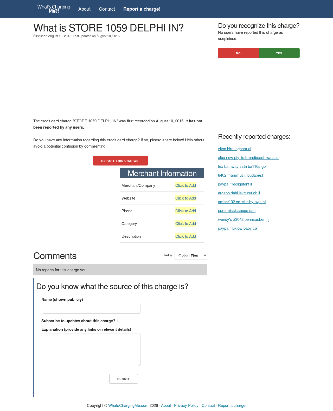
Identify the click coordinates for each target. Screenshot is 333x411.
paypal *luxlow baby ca (237, 228)
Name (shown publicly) (62, 299)
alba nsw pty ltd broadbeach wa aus (248, 157)
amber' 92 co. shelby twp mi (242, 201)
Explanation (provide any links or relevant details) (86, 329)
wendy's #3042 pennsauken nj (243, 219)
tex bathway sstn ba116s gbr (242, 166)
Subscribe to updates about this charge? (78, 320)
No (238, 53)
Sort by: (168, 255)
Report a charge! (232, 405)
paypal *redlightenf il (235, 184)
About (84, 8)
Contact (107, 8)
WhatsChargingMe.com (128, 405)
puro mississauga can (236, 210)
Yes (279, 53)
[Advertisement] (120, 81)
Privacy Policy (186, 405)
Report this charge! (120, 161)
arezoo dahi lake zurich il (239, 192)
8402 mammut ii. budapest (240, 175)
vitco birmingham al (234, 148)
